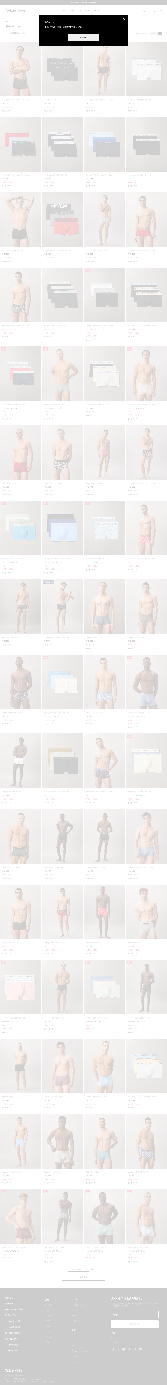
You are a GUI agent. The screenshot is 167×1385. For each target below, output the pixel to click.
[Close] (123, 18)
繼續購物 (83, 37)
